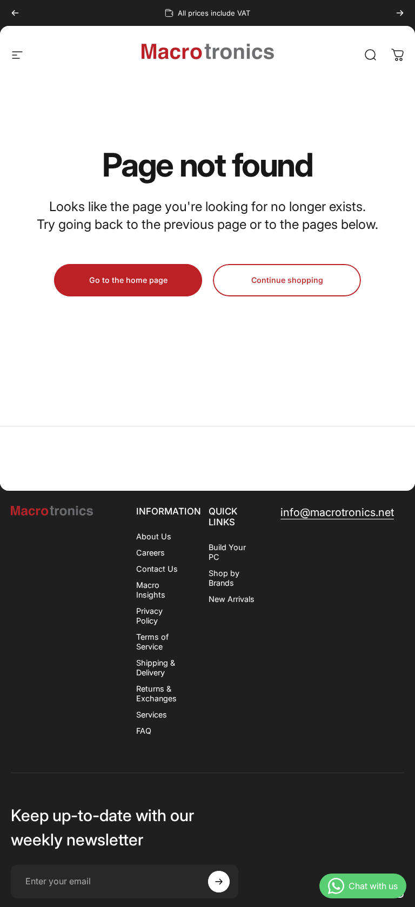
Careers (150, 552)
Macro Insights (150, 589)
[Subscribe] (219, 881)
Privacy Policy (149, 615)
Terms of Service (152, 641)
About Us (153, 536)
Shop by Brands (224, 577)
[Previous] (15, 13)
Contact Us (157, 568)
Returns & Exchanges (156, 693)
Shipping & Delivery (155, 667)
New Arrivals (232, 599)
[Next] (400, 13)
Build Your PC (227, 552)
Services (151, 714)
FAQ (143, 730)
